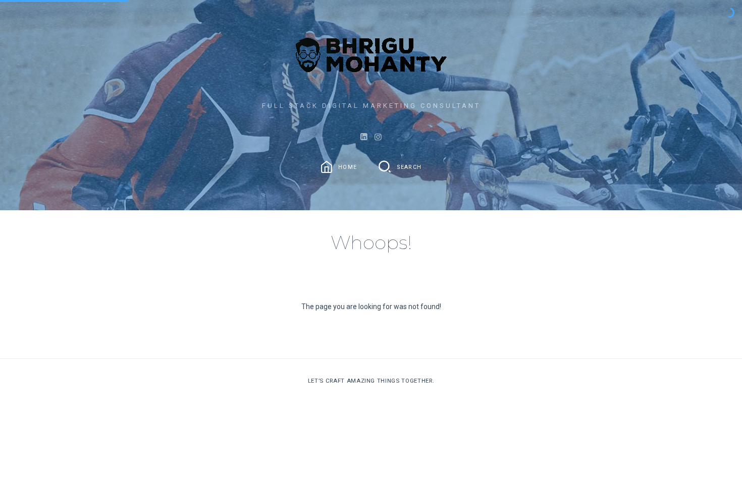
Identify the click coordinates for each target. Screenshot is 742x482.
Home (347, 166)
